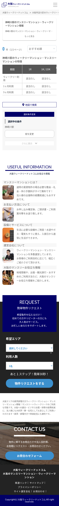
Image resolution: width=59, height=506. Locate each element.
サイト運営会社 (22, 491)
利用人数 (12, 356)
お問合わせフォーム (29, 456)
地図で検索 (31, 104)
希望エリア (13, 338)
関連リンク (21, 483)
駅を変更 (29, 133)
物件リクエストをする (29, 383)
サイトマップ (37, 483)
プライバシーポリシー (29, 487)
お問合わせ (39, 491)
